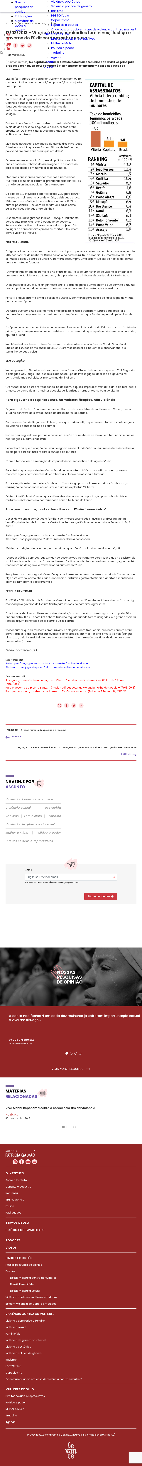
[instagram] (8, 35)
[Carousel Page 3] (75, 1053)
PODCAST (13, 1240)
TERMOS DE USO (17, 1223)
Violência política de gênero (71, 6)
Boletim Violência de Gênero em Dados (31, 1304)
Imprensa (12, 1193)
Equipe (10, 1206)
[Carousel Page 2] (71, 1053)
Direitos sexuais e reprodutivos (73, 39)
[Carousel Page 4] (80, 1053)
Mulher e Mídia (61, 43)
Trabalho (57, 52)
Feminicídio (33, 816)
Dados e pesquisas (21, 1039)
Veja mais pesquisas (68, 1069)
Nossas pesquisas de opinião (24, 7)
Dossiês (10, 1271)
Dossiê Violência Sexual (25, 1291)
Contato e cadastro (18, 1186)
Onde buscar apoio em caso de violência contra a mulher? (93, 29)
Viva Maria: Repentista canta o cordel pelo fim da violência (50, 1108)
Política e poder (62, 48)
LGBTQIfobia (60, 15)
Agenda (56, 57)
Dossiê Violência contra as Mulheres (33, 1278)
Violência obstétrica (18, 1346)
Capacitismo (60, 20)
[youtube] (9, 44)
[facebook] (8, 39)
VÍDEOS (11, 1247)
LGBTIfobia (53, 807)
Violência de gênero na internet (30, 824)
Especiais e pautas (64, 25)
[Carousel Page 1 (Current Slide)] (66, 1053)
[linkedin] (8, 49)
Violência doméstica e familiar (29, 799)
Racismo (57, 11)
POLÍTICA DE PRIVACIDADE (25, 1230)
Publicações (23, 16)
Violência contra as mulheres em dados (31, 1297)
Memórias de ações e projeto (24, 25)
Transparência (15, 1199)
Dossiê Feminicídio (22, 1284)
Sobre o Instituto (16, 1180)
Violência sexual (18, 807)
